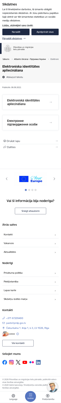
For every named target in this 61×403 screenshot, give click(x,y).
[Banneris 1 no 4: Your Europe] (30, 178)
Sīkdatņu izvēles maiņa (15, 298)
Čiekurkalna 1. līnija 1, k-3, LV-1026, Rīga (27, 327)
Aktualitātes (10, 251)
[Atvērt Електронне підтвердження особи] (50, 123)
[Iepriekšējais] (7, 179)
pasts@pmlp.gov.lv (16, 322)
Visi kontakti (18, 343)
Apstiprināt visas (45, 31)
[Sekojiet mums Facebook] (4, 362)
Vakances (9, 243)
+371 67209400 (14, 318)
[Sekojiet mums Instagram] (11, 362)
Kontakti (8, 234)
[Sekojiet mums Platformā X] (18, 362)
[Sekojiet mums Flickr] (31, 362)
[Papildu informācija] (17, 334)
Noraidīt (16, 31)
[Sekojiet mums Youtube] (25, 362)
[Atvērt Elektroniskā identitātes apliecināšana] (50, 102)
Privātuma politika (13, 272)
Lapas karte (10, 290)
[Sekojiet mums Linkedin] (38, 362)
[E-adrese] (8, 333)
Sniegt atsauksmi (30, 210)
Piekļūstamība (11, 281)
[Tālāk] (54, 179)
